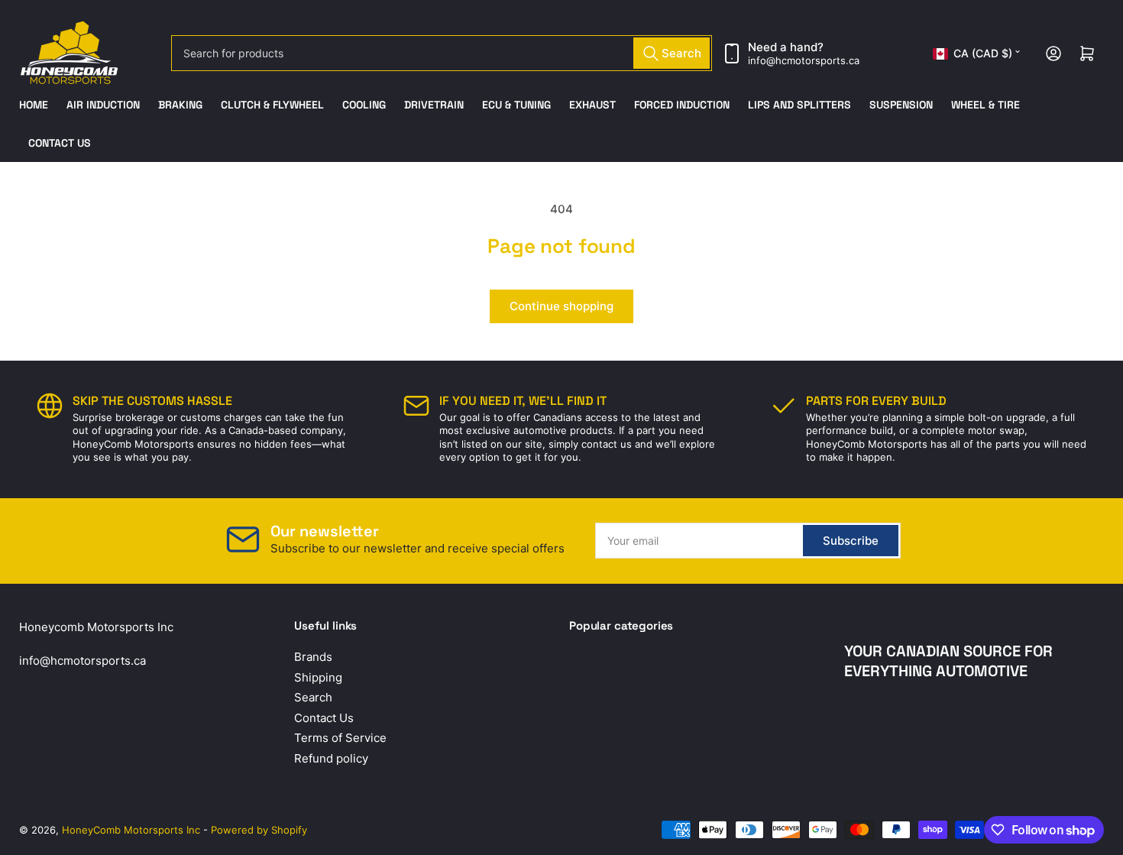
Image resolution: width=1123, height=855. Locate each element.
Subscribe (851, 540)
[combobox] (441, 53)
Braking (180, 105)
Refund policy (331, 758)
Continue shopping (561, 306)
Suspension (901, 105)
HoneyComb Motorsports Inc (131, 830)
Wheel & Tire (985, 105)
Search (313, 697)
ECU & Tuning (516, 105)
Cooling (364, 105)
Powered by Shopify (259, 830)
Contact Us (59, 143)
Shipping (318, 677)
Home (33, 105)
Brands (313, 656)
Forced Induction (682, 105)
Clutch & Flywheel (272, 105)
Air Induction (103, 105)
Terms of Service (340, 737)
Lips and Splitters (799, 105)
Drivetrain (434, 105)
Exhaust (592, 105)
